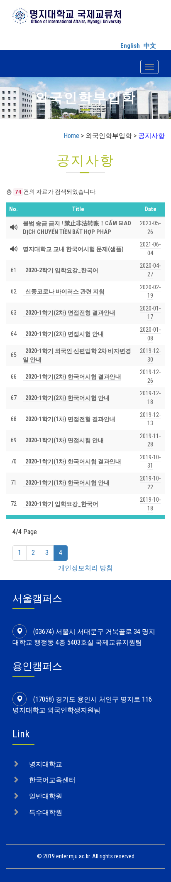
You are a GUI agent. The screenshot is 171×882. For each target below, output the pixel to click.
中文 (150, 45)
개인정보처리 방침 (85, 568)
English (130, 45)
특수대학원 (45, 812)
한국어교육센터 (52, 780)
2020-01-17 (150, 313)
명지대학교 (45, 764)
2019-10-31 (150, 462)
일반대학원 (45, 796)
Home (71, 136)
